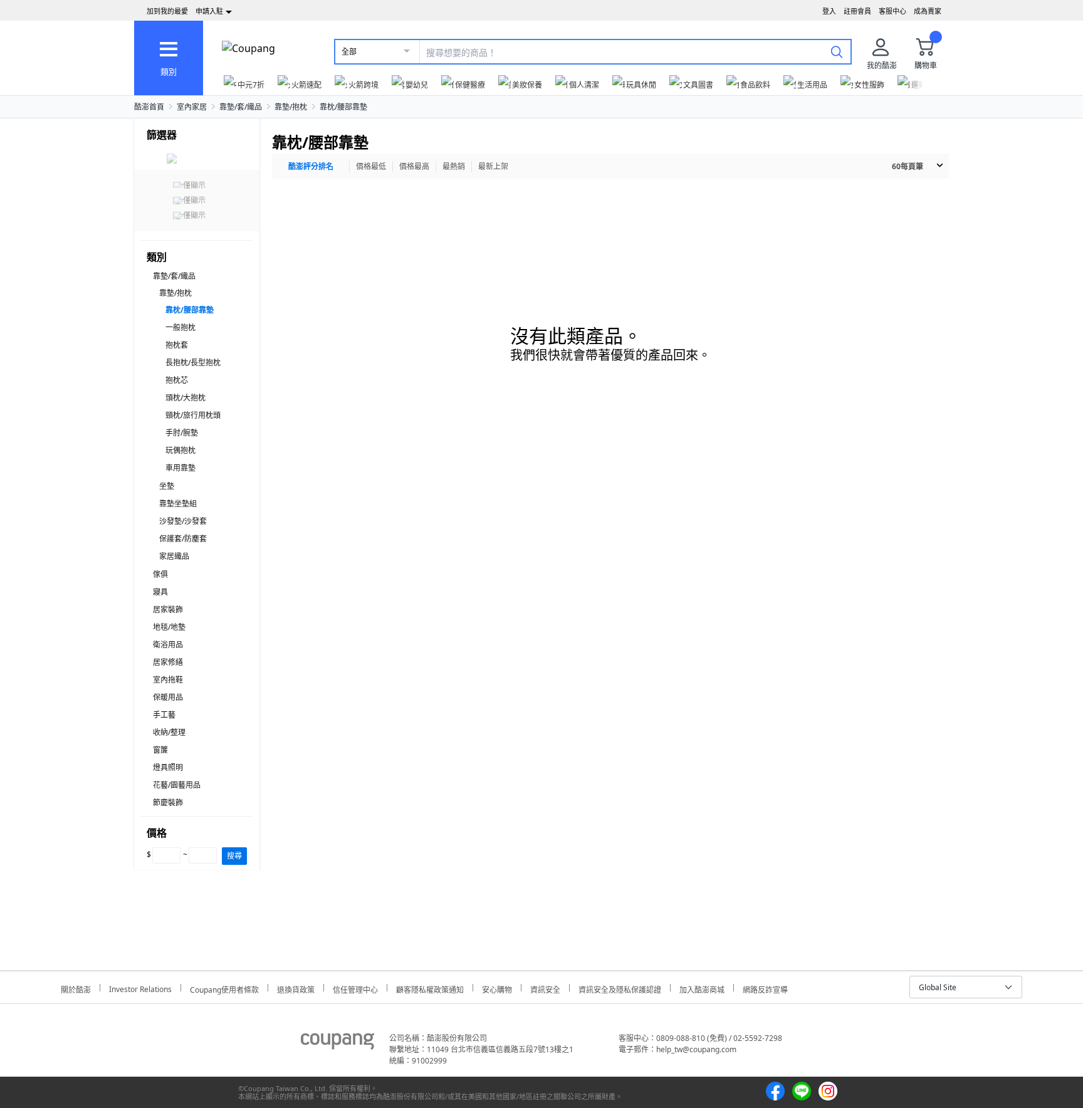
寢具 (160, 592)
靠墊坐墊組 (178, 503)
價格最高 (414, 166)
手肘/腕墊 (181, 432)
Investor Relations (140, 987)
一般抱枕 (180, 327)
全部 (349, 51)
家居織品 (174, 556)
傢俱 (160, 574)
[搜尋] (836, 51)
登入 (829, 11)
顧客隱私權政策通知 (430, 988)
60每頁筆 (907, 166)
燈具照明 (168, 767)
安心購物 (497, 988)
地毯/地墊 (169, 627)
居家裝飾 (168, 609)
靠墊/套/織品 (240, 107)
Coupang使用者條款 (224, 988)
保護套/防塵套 (183, 538)
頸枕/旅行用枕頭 (193, 415)
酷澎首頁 (149, 107)
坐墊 (166, 486)
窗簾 (160, 750)
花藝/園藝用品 (177, 785)
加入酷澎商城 (702, 988)
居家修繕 (168, 662)
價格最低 (371, 166)
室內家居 (192, 107)
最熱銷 (453, 166)
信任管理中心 (355, 988)
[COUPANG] (337, 1043)
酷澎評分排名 (310, 166)
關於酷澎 (76, 988)
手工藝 (164, 714)
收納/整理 (169, 732)
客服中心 (892, 11)
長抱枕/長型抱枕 (193, 362)
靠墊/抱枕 (291, 107)
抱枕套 (176, 345)
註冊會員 (857, 11)
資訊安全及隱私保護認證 (619, 988)
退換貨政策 (296, 988)
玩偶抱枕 (180, 450)
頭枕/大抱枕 (185, 397)
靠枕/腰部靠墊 (343, 107)
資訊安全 (545, 988)
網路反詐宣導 (765, 988)
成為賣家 (927, 11)
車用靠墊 (180, 468)
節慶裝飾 (168, 802)
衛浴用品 (168, 644)
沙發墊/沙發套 (183, 521)
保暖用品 (168, 697)
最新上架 (493, 166)
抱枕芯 (176, 380)
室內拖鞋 (168, 679)
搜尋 (234, 855)
